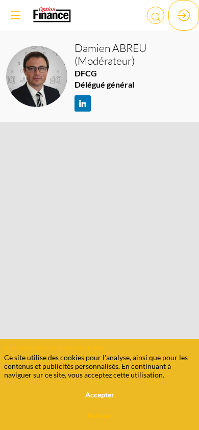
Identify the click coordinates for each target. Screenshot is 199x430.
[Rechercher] (155, 15)
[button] (15, 15)
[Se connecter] (183, 15)
